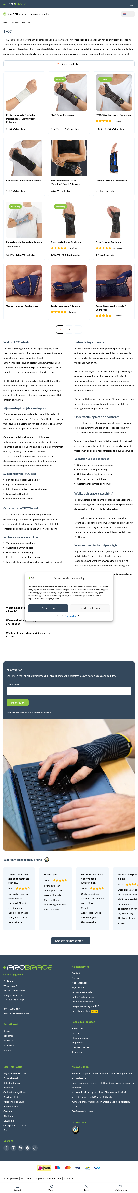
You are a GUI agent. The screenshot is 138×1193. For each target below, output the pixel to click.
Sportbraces (9, 1040)
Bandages (8, 1035)
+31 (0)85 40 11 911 (13, 1000)
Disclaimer (9, 1120)
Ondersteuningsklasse (14, 1092)
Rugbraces (77, 1042)
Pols (23, 22)
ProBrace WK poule (82, 1111)
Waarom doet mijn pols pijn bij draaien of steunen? (33, 622)
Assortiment (15, 22)
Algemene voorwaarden (15, 1073)
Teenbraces (77, 1052)
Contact (76, 973)
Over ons (76, 977)
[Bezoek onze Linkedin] (21, 1148)
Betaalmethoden (12, 1082)
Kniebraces (77, 1028)
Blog (5, 1130)
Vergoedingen (10, 1106)
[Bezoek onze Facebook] (6, 1148)
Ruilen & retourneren (83, 996)
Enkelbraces (78, 1033)
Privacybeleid (70, 616)
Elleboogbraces (80, 1037)
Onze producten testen (15, 1125)
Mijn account (78, 987)
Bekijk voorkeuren (90, 608)
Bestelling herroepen (82, 1001)
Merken (7, 1049)
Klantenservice (79, 982)
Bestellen (8, 1087)
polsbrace (24, 53)
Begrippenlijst (10, 1097)
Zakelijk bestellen (81, 1011)
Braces (6, 1030)
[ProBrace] (16, 4)
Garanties (8, 1111)
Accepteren (48, 608)
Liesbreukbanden (81, 1047)
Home (5, 22)
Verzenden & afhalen (82, 992)
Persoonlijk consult (13, 1101)
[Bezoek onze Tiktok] (35, 1148)
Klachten (8, 1115)
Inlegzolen (8, 1045)
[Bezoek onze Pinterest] (28, 1148)
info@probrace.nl (12, 995)
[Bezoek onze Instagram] (13, 1148)
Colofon (68, 1178)
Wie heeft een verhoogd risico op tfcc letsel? (33, 634)
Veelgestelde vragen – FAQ (85, 1006)
